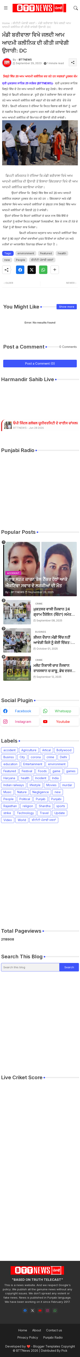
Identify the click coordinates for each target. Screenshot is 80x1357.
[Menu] (6, 8)
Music (7, 792)
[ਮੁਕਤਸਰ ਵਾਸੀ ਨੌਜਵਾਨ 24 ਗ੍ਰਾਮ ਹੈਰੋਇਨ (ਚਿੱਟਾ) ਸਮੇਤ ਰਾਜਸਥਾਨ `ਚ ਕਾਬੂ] (17, 612)
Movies (51, 785)
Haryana (9, 778)
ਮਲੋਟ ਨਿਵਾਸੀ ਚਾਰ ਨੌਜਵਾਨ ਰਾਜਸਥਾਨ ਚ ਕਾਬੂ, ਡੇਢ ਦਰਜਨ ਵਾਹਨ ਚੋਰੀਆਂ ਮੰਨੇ (53, 668)
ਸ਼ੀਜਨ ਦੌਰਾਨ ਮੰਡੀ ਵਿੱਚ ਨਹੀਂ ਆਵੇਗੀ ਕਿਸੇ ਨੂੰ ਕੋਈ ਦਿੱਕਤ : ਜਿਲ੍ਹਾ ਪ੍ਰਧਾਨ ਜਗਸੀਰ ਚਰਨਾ (53, 640)
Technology (25, 813)
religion (28, 806)
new (7, 259)
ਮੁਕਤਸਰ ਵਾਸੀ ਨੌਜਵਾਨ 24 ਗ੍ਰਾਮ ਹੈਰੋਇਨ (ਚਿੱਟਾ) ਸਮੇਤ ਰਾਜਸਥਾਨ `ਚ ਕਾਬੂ (52, 612)
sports (60, 806)
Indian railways (13, 785)
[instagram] (47, 1310)
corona (36, 757)
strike (7, 813)
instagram (23, 721)
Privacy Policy (27, 1337)
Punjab (40, 799)
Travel (44, 813)
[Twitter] (32, 270)
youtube (63, 721)
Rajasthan (10, 806)
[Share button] (55, 270)
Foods (42, 771)
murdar (67, 785)
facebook (23, 711)
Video (7, 820)
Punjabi (56, 799)
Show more (66, 306)
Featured (46, 253)
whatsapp (63, 711)
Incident (40, 778)
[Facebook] (20, 270)
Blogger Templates (46, 1346)
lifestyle (35, 785)
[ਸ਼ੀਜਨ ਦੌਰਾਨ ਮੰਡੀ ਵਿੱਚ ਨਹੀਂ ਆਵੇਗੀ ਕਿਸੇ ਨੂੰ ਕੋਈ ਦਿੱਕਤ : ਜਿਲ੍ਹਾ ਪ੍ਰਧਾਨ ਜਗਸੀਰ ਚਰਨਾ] (17, 640)
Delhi (63, 757)
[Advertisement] (40, 875)
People (20, 259)
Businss (8, 757)
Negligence (40, 792)
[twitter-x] (32, 1310)
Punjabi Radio (53, 1337)
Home (6, 23)
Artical (46, 750)
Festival (27, 771)
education (10, 764)
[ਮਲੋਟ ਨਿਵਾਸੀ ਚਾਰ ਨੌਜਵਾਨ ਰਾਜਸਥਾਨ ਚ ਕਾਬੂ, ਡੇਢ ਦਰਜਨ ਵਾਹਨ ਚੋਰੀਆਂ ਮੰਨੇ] (17, 668)
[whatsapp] (55, 1310)
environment (25, 253)
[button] (75, 8)
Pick (64, 1350)
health (62, 253)
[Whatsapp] (43, 270)
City (22, 757)
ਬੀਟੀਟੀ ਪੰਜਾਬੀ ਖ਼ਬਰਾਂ (24, 23)
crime (50, 757)
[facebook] (25, 1310)
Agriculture (28, 750)
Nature (22, 792)
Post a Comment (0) (40, 363)
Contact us (54, 1330)
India (55, 778)
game (56, 771)
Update (59, 813)
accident (9, 750)
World (22, 820)
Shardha (45, 806)
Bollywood (64, 750)
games (71, 771)
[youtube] (40, 1310)
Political (24, 799)
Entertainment (32, 764)
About (36, 1330)
